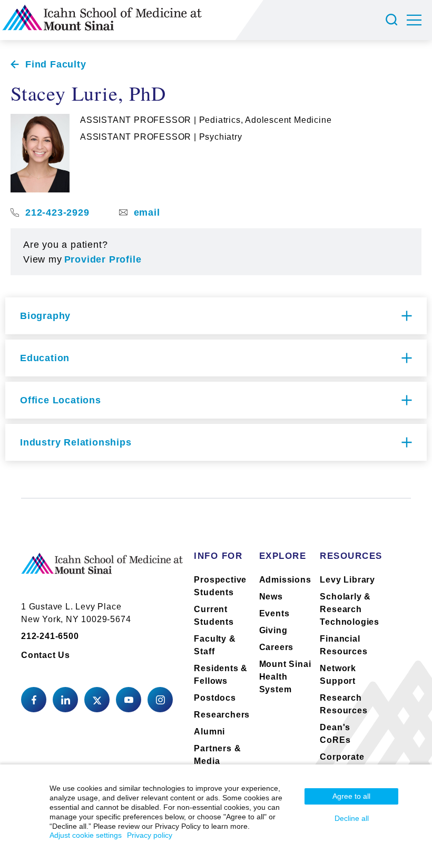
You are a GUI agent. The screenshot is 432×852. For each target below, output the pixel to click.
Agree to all (351, 796)
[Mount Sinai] (102, 571)
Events (274, 613)
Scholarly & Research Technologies (349, 609)
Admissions (285, 579)
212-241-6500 (50, 636)
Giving (273, 630)
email (147, 212)
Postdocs (214, 697)
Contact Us (45, 655)
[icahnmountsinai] (65, 699)
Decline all (352, 818)
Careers (276, 647)
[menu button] (419, 20)
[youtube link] (128, 699)
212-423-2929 (57, 212)
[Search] (393, 20)
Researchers (222, 714)
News (271, 596)
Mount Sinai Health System (285, 677)
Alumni (209, 731)
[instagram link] (160, 699)
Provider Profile (103, 259)
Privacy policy (149, 835)
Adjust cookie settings (86, 835)
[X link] (97, 699)
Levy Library (347, 579)
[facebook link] (33, 699)
